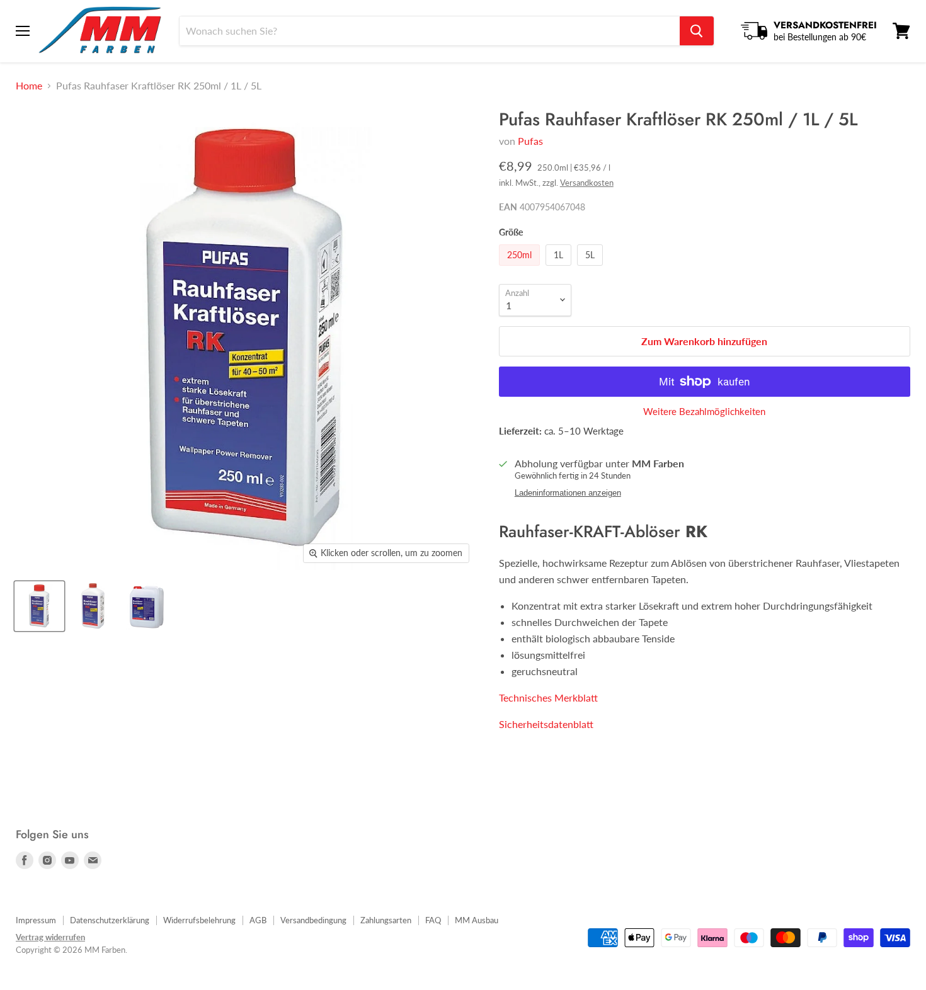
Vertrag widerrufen (50, 937)
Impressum (36, 920)
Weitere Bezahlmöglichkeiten (704, 411)
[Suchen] (697, 30)
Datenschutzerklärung (109, 920)
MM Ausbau (476, 920)
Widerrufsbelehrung (199, 920)
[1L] (560, 268)
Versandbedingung (313, 920)
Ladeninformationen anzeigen (568, 493)
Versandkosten (587, 183)
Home (29, 85)
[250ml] (521, 268)
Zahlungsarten (385, 920)
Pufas (530, 141)
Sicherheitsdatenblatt (546, 724)
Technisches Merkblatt (548, 697)
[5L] (591, 268)
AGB (257, 920)
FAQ (433, 920)
